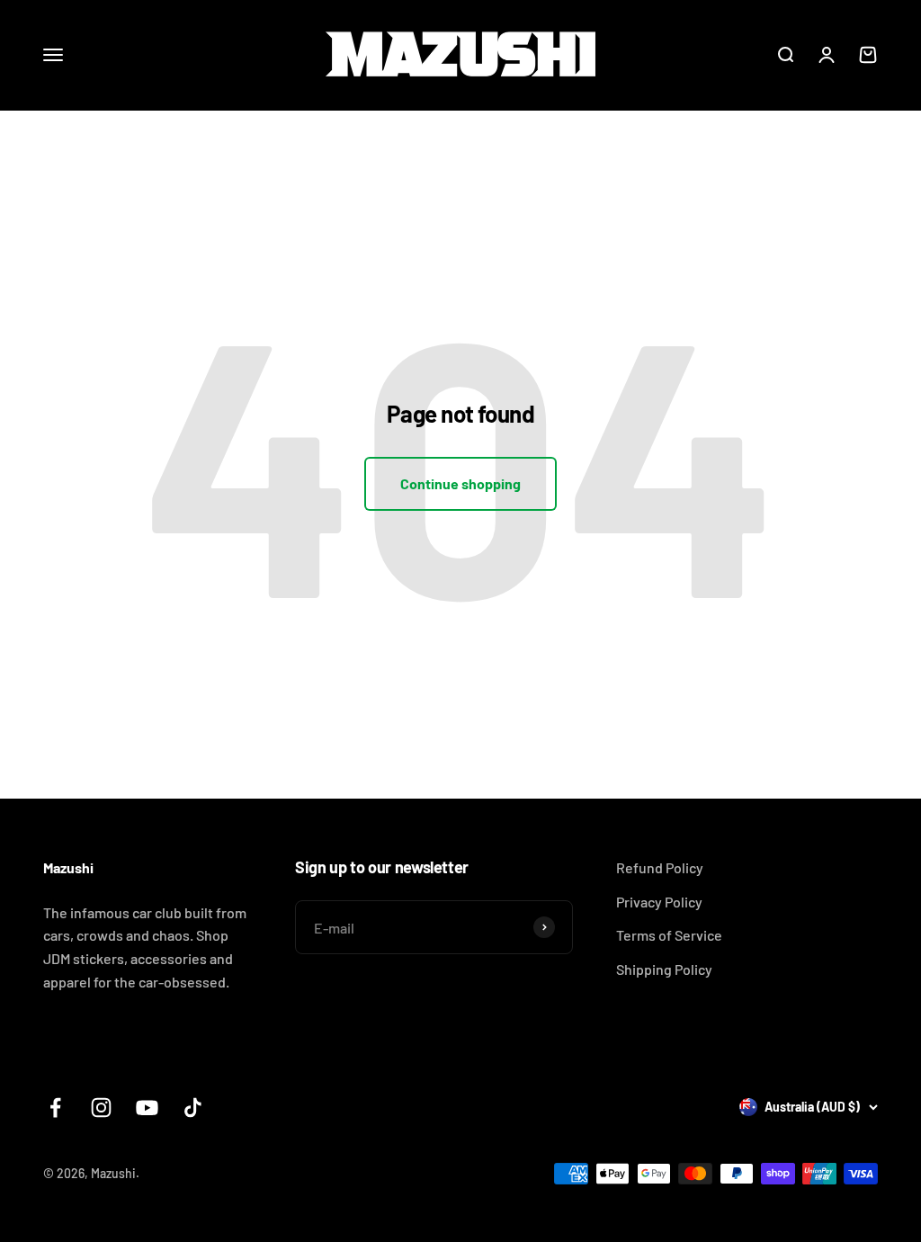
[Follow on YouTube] (147, 1107)
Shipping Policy (664, 969)
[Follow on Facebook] (55, 1107)
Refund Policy (659, 867)
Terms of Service (669, 934)
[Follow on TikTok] (193, 1107)
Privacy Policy (659, 901)
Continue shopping (460, 483)
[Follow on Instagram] (101, 1107)
